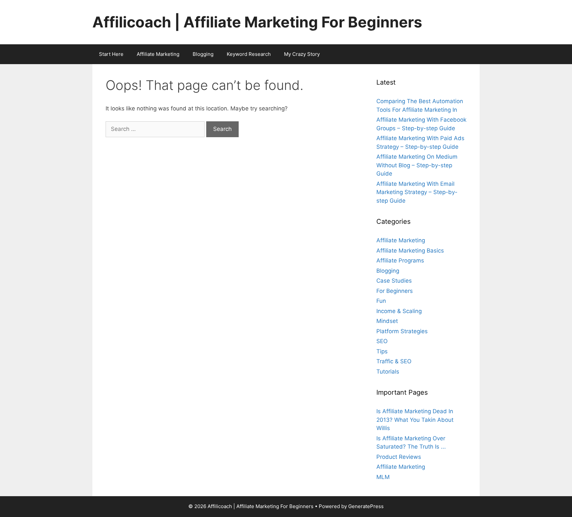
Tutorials (387, 371)
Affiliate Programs (400, 260)
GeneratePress (366, 506)
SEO (382, 341)
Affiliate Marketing (158, 54)
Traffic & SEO (393, 361)
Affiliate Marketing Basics (410, 250)
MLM (383, 477)
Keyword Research (249, 54)
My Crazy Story (302, 54)
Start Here (111, 54)
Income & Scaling (399, 311)
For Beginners (394, 291)
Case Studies (394, 280)
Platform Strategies (402, 331)
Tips (382, 351)
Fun (381, 301)
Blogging (203, 54)
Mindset (387, 321)
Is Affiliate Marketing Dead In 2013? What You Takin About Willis (414, 419)
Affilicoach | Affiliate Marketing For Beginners (257, 22)
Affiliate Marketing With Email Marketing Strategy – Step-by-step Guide (416, 192)
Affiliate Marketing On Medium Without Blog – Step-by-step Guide (416, 165)
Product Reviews (398, 457)
